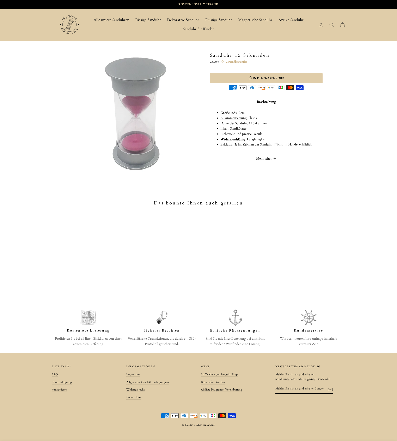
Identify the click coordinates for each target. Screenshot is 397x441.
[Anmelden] (330, 389)
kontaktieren (59, 390)
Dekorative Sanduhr (183, 20)
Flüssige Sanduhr (218, 20)
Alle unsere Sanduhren (111, 20)
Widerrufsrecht (135, 390)
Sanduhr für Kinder (198, 29)
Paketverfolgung (62, 382)
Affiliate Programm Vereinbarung (221, 390)
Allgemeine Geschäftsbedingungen (147, 382)
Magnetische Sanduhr (255, 20)
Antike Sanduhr (291, 20)
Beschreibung (266, 102)
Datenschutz (133, 397)
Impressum (133, 374)
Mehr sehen (264, 158)
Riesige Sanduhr (148, 20)
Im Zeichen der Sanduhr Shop (219, 374)
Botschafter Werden (213, 382)
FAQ (55, 374)
